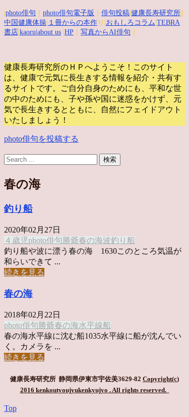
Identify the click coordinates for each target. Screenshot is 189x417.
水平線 (91, 325)
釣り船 (18, 208)
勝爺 (70, 240)
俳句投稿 (115, 13)
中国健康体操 (25, 22)
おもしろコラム (130, 22)
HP (69, 32)
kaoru (28, 32)
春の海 (91, 240)
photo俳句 (21, 13)
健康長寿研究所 (155, 13)
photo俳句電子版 (68, 13)
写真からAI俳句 (106, 32)
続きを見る (24, 272)
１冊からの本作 (72, 22)
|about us (48, 32)
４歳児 (16, 240)
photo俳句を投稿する (41, 138)
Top (10, 408)
